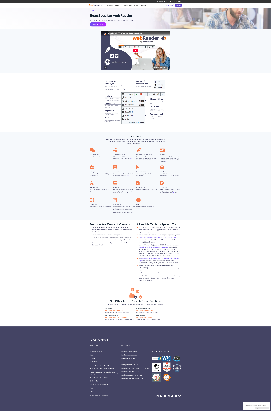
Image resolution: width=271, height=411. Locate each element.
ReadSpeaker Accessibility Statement (102, 369)
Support (161, 1)
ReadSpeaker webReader (129, 351)
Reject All (258, 408)
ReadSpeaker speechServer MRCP (132, 375)
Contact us (178, 5)
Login (167, 1)
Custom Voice (128, 5)
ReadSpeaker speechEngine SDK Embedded (135, 368)
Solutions (117, 5)
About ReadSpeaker (96, 351)
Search (173, 1)
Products (109, 5)
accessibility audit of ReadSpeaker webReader (153, 247)
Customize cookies (262, 405)
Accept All (265, 408)
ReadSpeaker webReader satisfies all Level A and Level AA (157, 238)
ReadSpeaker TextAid (128, 358)
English (179, 1)
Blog (91, 355)
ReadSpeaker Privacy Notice (99, 378)
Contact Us (97, 24)
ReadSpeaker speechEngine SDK (131, 365)
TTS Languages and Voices (160, 351)
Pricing (136, 5)
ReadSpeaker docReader (129, 355)
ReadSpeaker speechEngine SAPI (132, 378)
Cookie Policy (94, 381)
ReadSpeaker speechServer (130, 372)
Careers (92, 358)
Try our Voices (169, 5)
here (131, 158)
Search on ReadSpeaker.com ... (100, 384)
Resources (143, 5)
